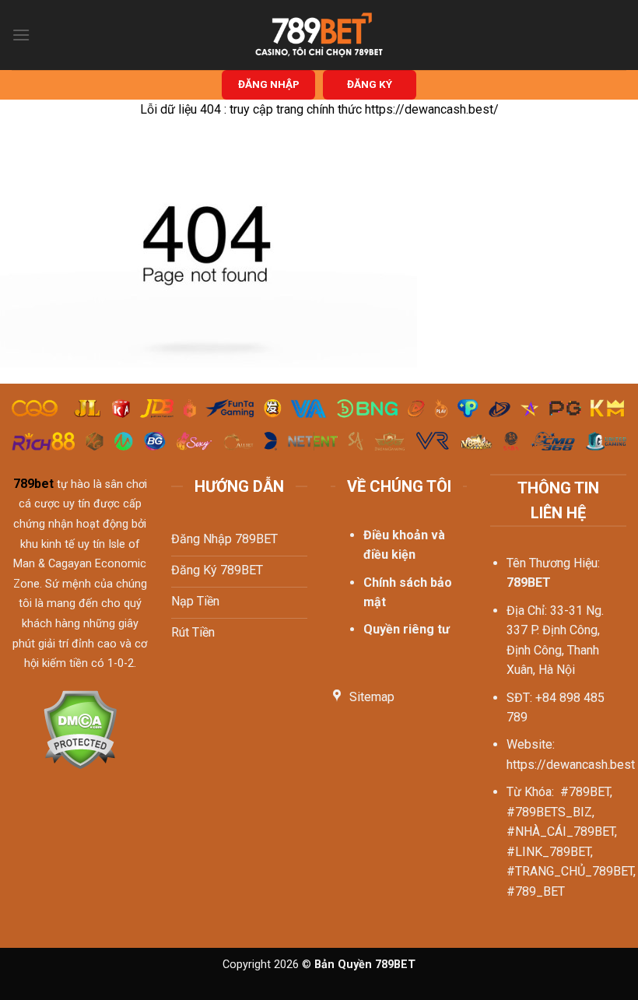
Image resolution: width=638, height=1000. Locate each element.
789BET (529, 582)
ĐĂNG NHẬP (269, 84)
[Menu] (21, 35)
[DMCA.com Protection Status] (79, 728)
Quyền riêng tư (406, 629)
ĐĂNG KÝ (369, 84)
